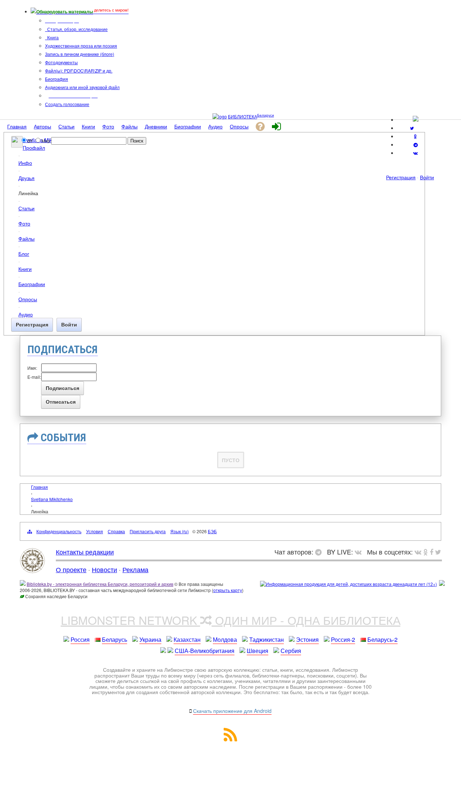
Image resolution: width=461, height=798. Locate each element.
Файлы (26, 238)
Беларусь (114, 639)
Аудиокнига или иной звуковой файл (82, 87)
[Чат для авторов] (320, 551)
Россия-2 (343, 639)
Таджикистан (266, 639)
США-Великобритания (204, 650)
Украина (150, 639)
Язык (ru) (179, 531)
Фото (24, 223)
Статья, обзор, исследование (77, 29)
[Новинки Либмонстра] (425, 551)
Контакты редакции (85, 551)
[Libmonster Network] (348, 584)
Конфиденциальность (58, 531)
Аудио (25, 314)
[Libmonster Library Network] (442, 584)
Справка (116, 531)
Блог (23, 253)
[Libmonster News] (438, 551)
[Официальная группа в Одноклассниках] (415, 136)
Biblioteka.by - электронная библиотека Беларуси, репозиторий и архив (100, 584)
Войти (427, 177)
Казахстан (187, 639)
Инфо (25, 162)
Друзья (26, 177)
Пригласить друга (148, 531)
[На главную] (32, 570)
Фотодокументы (61, 62)
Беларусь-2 (382, 639)
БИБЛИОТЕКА (242, 116)
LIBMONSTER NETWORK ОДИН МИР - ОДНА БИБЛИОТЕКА (230, 619)
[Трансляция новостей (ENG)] (412, 128)
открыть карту (227, 590)
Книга (52, 37)
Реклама (135, 569)
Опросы (27, 299)
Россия (80, 639)
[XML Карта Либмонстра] (230, 739)
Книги (25, 268)
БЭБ (212, 531)
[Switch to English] (416, 120)
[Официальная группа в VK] (415, 153)
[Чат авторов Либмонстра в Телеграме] (415, 144)
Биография (56, 79)
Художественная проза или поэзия (81, 46)
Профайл (34, 147)
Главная (39, 487)
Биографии (31, 284)
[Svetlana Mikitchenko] (17, 145)
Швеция (257, 650)
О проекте (71, 569)
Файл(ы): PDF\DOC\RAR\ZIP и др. (78, 70)
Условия (94, 531)
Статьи (26, 208)
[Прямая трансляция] (360, 551)
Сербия (291, 650)
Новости (104, 569)
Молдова (225, 639)
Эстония (307, 639)
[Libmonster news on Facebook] (431, 551)
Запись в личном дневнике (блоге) (79, 54)
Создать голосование (67, 104)
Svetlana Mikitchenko (52, 499)
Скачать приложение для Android (232, 710)
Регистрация (401, 177)
